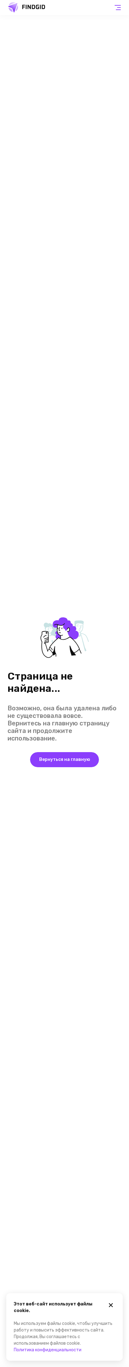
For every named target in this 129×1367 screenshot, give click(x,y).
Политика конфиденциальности (47, 1350)
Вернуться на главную (64, 759)
